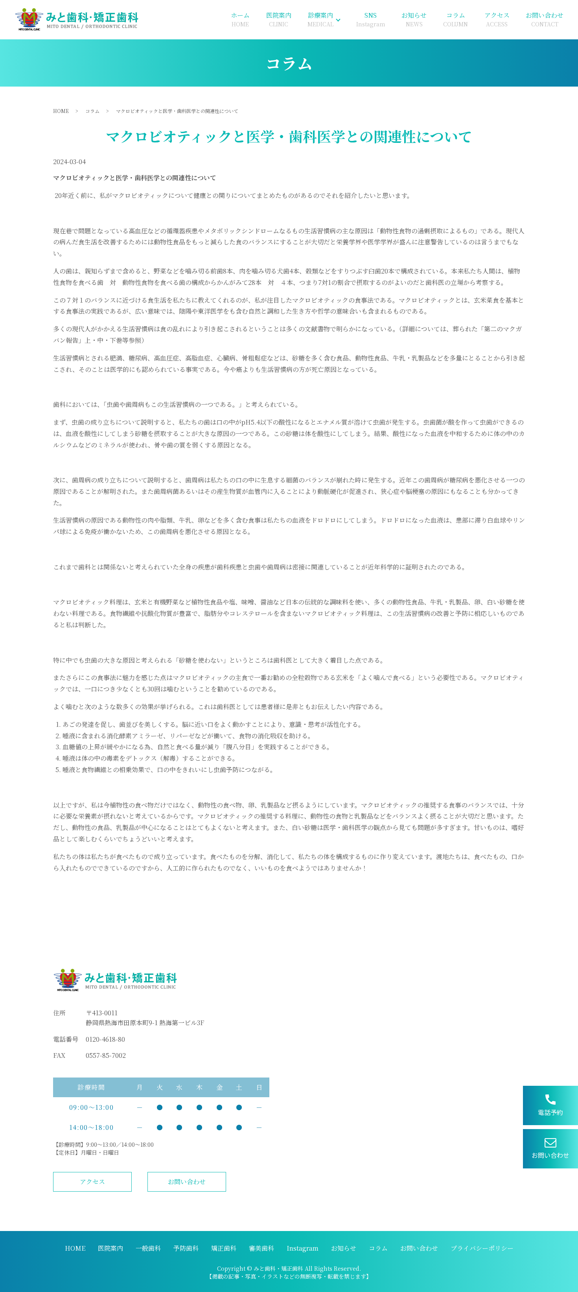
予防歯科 (186, 1248)
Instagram (302, 1248)
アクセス (497, 19)
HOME (61, 110)
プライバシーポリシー (482, 1248)
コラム (455, 19)
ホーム (240, 19)
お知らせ (414, 19)
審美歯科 (261, 1248)
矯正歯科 (223, 1248)
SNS (370, 19)
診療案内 (320, 19)
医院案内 (278, 19)
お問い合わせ (544, 19)
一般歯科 (148, 1248)
